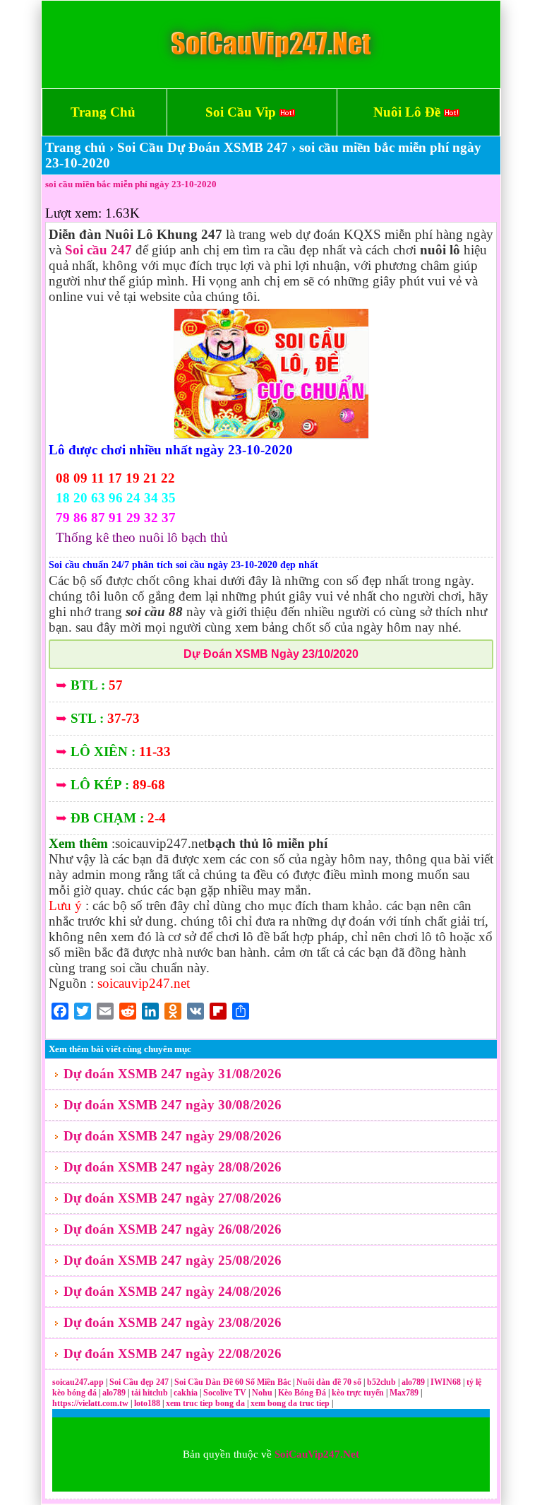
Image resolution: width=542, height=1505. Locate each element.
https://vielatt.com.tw (90, 1403)
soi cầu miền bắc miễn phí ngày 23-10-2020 (131, 184)
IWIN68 (446, 1382)
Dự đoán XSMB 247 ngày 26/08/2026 (173, 1229)
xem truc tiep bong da (206, 1403)
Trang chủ (75, 147)
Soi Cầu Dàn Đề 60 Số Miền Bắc (232, 1382)
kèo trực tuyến (358, 1393)
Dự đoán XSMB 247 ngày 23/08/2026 (173, 1322)
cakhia (187, 1393)
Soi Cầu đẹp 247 (139, 1382)
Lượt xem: (73, 213)
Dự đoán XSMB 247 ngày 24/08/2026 (173, 1291)
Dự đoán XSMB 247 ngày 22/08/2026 (173, 1353)
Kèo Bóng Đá (302, 1393)
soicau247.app (78, 1382)
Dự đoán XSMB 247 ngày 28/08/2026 (173, 1166)
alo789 (414, 1382)
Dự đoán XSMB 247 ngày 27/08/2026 (173, 1198)
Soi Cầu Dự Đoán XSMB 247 (202, 147)
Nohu (262, 1393)
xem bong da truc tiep (291, 1403)
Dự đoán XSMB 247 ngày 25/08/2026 (173, 1260)
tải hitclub (150, 1393)
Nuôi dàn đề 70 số (328, 1382)
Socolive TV (224, 1393)
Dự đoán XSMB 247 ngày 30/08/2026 (173, 1104)
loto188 (147, 1403)
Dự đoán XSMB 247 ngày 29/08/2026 (173, 1135)
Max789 (404, 1393)
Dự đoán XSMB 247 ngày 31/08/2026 (173, 1073)
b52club (382, 1382)
